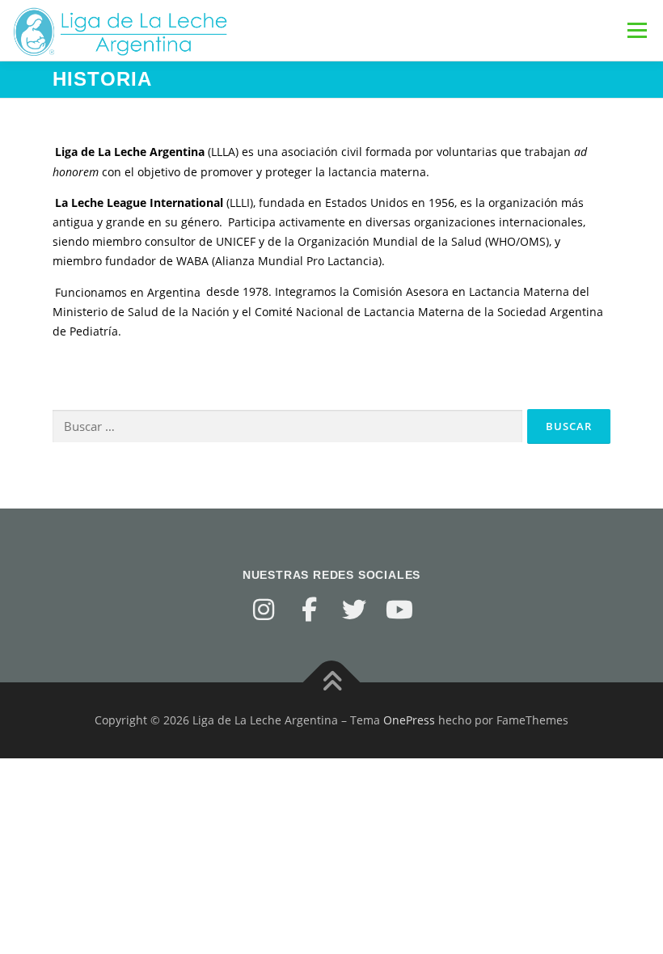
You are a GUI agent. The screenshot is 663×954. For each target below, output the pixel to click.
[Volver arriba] (332, 682)
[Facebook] (309, 609)
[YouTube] (399, 609)
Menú (637, 30)
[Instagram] (263, 609)
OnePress (409, 720)
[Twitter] (354, 609)
